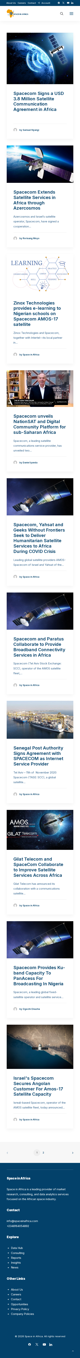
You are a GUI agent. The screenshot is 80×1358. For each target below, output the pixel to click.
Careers (22, 3)
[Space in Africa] (17, 13)
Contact (32, 3)
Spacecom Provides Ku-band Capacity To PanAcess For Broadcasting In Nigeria (39, 975)
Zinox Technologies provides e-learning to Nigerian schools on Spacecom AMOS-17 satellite (37, 313)
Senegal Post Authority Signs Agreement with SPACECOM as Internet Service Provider (38, 756)
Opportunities (19, 1304)
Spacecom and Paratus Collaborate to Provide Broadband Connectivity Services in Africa (39, 647)
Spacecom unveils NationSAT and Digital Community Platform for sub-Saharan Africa (39, 424)
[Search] (60, 13)
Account (45, 3)
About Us (11, 3)
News (14, 1267)
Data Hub (17, 1248)
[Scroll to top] (73, 1350)
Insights (16, 1262)
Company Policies (22, 1314)
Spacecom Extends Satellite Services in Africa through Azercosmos (34, 200)
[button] (59, 3)
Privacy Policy (20, 1309)
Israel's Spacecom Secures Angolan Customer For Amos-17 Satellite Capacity (38, 1086)
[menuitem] (11, 3)
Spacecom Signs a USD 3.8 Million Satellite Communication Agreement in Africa (38, 101)
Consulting (17, 1253)
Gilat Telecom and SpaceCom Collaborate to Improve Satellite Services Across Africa (38, 867)
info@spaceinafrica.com (22, 1221)
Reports (16, 1258)
